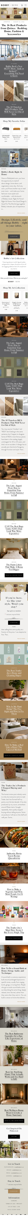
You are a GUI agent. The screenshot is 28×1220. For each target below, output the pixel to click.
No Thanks (14, 626)
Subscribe (14, 622)
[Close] (14, 593)
